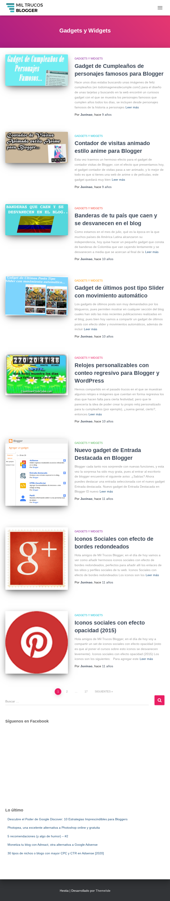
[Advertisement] (85, 769)
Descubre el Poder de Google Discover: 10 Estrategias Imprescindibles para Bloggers (68, 819)
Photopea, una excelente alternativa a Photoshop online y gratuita (54, 827)
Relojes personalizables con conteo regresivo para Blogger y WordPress (117, 373)
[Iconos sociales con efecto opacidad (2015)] (36, 642)
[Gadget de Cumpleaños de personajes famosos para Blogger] (36, 70)
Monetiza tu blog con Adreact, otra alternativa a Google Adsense (53, 844)
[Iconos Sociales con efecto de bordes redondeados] (36, 558)
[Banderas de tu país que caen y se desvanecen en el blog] (36, 219)
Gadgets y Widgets (89, 58)
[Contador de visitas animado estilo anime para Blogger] (36, 147)
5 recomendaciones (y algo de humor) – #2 (38, 836)
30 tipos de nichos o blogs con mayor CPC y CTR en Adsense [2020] (56, 853)
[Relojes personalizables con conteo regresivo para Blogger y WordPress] (36, 374)
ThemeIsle (103, 890)
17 (86, 691)
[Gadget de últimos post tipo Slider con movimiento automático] (36, 296)
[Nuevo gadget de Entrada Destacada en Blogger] (36, 472)
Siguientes (103, 691)
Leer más (132, 107)
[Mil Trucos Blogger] (26, 7)
